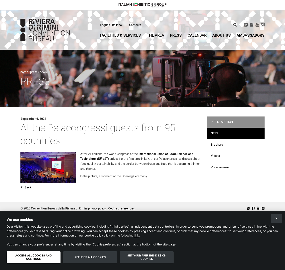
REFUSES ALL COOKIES (90, 257)
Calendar (197, 35)
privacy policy (97, 208)
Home (24, 72)
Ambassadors (251, 35)
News (43, 72)
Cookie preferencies (121, 208)
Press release (220, 167)
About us (221, 35)
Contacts (135, 25)
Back (28, 187)
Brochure (217, 144)
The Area (155, 35)
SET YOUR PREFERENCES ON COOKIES (146, 257)
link (136, 235)
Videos (215, 155)
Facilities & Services (120, 35)
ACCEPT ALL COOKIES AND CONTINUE (33, 257)
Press (176, 35)
